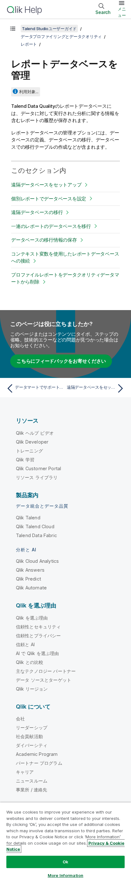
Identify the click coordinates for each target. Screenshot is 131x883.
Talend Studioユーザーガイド (49, 28)
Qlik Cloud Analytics (37, 561)
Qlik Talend (28, 517)
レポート (29, 44)
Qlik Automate (31, 587)
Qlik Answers (30, 570)
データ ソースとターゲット (43, 680)
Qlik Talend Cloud (35, 526)
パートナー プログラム (39, 763)
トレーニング (29, 450)
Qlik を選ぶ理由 (32, 617)
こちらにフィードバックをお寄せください (61, 361)
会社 (20, 718)
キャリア (25, 772)
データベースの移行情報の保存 (44, 240)
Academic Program (37, 754)
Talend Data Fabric (36, 535)
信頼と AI (25, 644)
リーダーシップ (31, 727)
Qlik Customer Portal (38, 468)
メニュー (122, 12)
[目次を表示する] (12, 29)
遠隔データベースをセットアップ (46, 185)
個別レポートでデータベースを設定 (48, 199)
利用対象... (28, 91)
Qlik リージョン (32, 688)
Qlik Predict (28, 578)
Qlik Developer (32, 442)
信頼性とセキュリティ (38, 626)
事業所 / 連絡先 (31, 789)
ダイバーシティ (31, 745)
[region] (65, 842)
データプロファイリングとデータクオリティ (61, 36)
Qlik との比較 (29, 662)
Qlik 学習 (25, 459)
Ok (65, 861)
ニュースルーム (31, 780)
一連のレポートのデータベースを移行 (51, 226)
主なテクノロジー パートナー (46, 671)
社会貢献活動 (29, 736)
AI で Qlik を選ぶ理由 (37, 653)
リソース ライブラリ (37, 477)
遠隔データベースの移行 (37, 212)
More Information (65, 875)
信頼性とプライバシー (38, 635)
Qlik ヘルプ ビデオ (35, 433)
